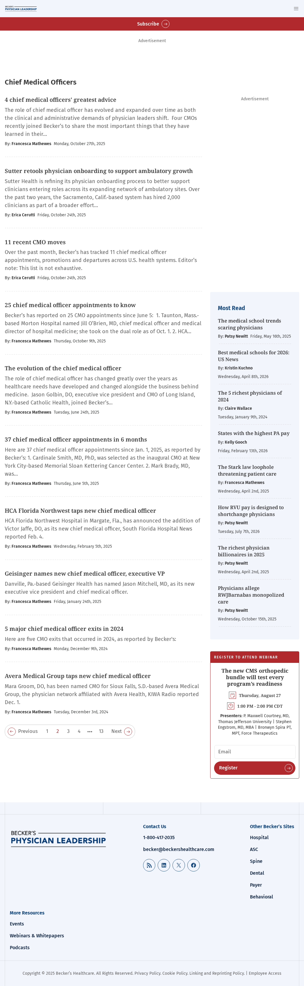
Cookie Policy (174, 973)
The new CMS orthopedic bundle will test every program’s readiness (254, 677)
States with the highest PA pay (253, 433)
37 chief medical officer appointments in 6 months (76, 439)
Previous (28, 731)
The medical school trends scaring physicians (249, 324)
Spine (256, 861)
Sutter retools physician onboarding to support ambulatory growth (99, 171)
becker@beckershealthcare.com (178, 849)
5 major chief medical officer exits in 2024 (64, 629)
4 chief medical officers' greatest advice (60, 100)
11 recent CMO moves (35, 242)
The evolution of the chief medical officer (64, 368)
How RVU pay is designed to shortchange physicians (251, 510)
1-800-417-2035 (159, 837)
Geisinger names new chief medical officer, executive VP (85, 573)
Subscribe (148, 24)
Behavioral (261, 897)
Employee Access (265, 973)
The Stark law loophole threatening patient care (247, 470)
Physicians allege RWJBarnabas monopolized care (251, 595)
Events (17, 924)
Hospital (259, 837)
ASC (254, 849)
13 (101, 731)
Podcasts (20, 947)
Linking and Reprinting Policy (216, 973)
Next (116, 731)
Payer (256, 885)
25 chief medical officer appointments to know (71, 305)
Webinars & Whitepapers (37, 936)
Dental (257, 873)
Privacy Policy (147, 973)
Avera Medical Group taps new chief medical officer (78, 676)
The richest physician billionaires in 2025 (244, 551)
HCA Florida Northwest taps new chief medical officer (80, 511)
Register (228, 768)
